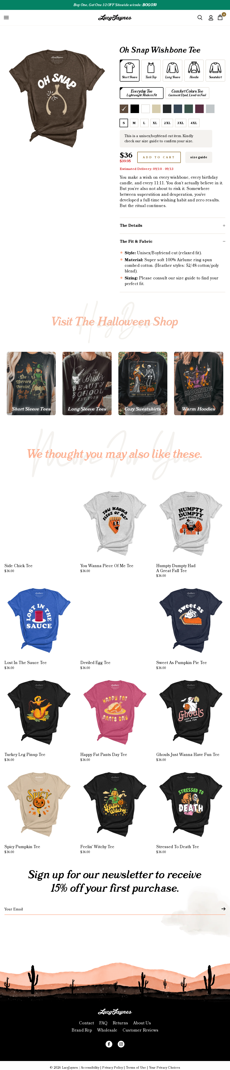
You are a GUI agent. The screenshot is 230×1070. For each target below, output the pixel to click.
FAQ (103, 1023)
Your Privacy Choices (164, 1068)
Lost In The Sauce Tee (25, 665)
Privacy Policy (112, 1068)
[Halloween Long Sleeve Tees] (86, 383)
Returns (120, 1023)
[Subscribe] (221, 909)
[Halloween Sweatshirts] (142, 383)
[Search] (199, 19)
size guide (198, 157)
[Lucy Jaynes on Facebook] (109, 1044)
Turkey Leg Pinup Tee (24, 757)
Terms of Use (136, 1068)
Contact (86, 1023)
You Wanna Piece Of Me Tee (106, 568)
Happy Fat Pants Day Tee (103, 757)
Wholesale (107, 1030)
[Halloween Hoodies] (198, 383)
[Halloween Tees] (31, 383)
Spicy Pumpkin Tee (22, 849)
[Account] (211, 21)
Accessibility (90, 1068)
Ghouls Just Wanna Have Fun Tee (187, 757)
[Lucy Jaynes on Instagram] (121, 1044)
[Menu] (6, 17)
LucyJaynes (70, 1068)
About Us (142, 1023)
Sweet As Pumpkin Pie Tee (181, 665)
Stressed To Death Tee (177, 849)
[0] (220, 19)
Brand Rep (82, 1030)
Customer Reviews (140, 1030)
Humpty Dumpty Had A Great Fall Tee (175, 570)
